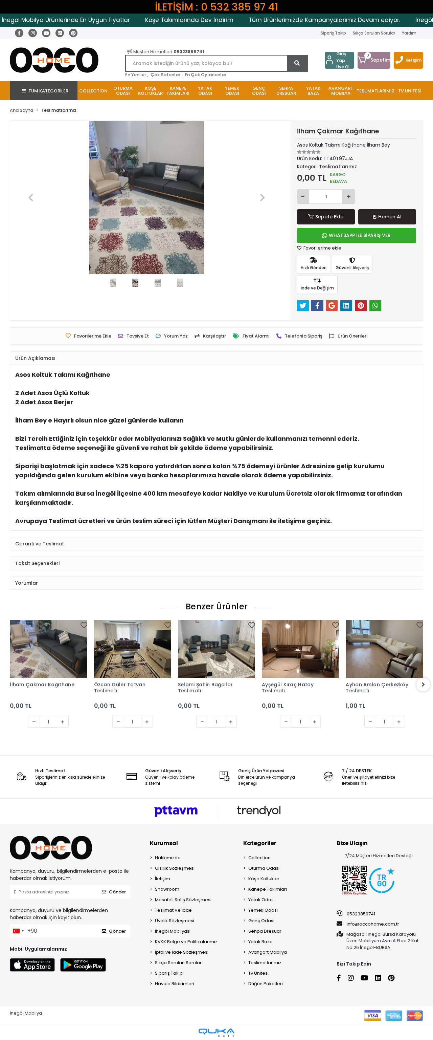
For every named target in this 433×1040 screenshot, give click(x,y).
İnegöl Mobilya (26, 1013)
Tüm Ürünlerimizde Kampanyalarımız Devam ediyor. (307, 20)
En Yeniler (135, 74)
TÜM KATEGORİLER (48, 91)
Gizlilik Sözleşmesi (175, 868)
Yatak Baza (260, 941)
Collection (259, 857)
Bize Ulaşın (352, 843)
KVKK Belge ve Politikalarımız (186, 941)
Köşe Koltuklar (263, 878)
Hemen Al (390, 216)
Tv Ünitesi (258, 973)
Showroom (167, 889)
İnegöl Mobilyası (172, 931)
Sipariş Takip (333, 33)
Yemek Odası (263, 910)
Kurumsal (164, 843)
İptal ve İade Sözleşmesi (181, 952)
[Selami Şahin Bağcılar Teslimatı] (136, 649)
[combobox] (18, 931)
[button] (374, 60)
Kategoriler (259, 843)
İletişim (413, 60)
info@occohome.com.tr (373, 924)
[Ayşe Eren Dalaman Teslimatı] (388, 658)
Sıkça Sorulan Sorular (374, 33)
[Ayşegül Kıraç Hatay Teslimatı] (220, 649)
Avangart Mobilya (267, 952)
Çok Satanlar (165, 74)
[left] (10, 684)
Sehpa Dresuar (264, 931)
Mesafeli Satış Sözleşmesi (183, 899)
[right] (423, 684)
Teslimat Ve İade (173, 910)
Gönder (117, 892)
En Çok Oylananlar (205, 74)
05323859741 (360, 914)
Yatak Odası (261, 899)
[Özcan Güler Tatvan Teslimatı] (52, 649)
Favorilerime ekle (321, 248)
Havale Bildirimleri (174, 983)
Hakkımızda (168, 857)
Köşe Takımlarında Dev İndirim (172, 20)
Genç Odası (261, 920)
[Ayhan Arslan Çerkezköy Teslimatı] (304, 649)
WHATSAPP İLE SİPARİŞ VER (360, 235)
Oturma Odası (263, 868)
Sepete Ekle (329, 216)
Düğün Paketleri (265, 983)
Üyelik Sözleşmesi (174, 920)
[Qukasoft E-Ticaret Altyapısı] (216, 1032)
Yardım (409, 33)
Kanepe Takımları (267, 889)
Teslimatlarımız (264, 962)
